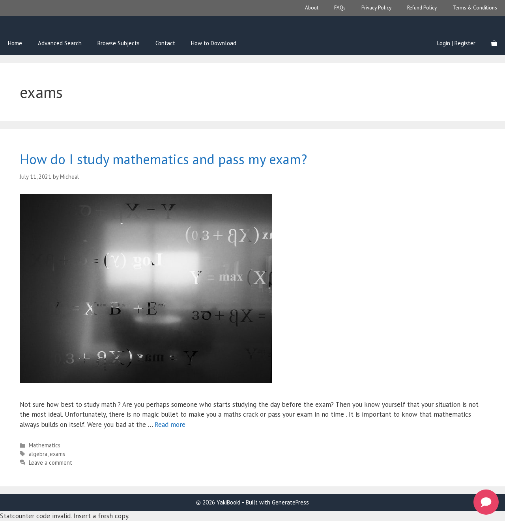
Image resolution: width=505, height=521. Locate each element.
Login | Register (456, 43)
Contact (165, 43)
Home (15, 43)
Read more (170, 424)
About (311, 7)
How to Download (213, 43)
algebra (38, 454)
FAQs (340, 7)
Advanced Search (60, 43)
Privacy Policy (376, 7)
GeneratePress (290, 502)
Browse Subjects (118, 43)
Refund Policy (422, 7)
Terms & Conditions (475, 7)
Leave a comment (50, 462)
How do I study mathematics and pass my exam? (163, 159)
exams (57, 454)
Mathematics (44, 445)
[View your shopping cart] (494, 43)
